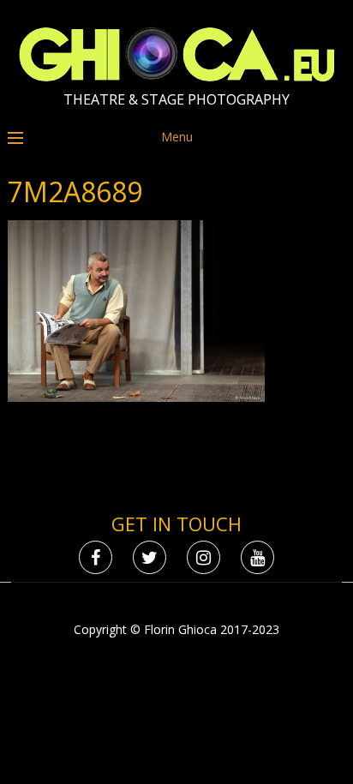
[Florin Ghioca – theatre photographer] (177, 77)
